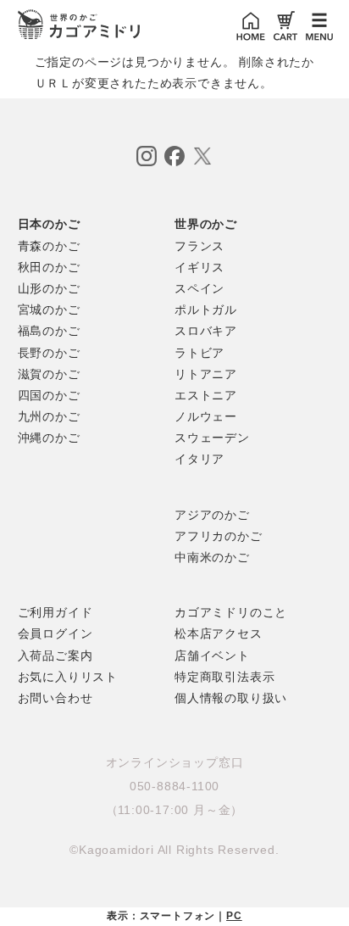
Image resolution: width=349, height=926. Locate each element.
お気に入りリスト (68, 676)
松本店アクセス (218, 633)
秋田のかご (49, 267)
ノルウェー (205, 416)
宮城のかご (49, 309)
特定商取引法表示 (224, 676)
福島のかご (49, 330)
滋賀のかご (49, 374)
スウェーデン (212, 437)
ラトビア (199, 353)
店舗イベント (212, 655)
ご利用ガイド (55, 612)
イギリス (199, 267)
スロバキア (205, 330)
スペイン (199, 288)
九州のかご (49, 416)
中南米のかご (212, 557)
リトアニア (205, 374)
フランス (199, 246)
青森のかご (49, 246)
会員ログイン (55, 633)
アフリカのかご (218, 536)
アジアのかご (212, 515)
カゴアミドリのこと (230, 612)
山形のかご (49, 288)
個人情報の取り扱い (230, 698)
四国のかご (49, 395)
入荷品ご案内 (55, 655)
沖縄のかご (49, 437)
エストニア (205, 395)
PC (234, 916)
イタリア (199, 459)
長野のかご (49, 353)
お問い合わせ (55, 698)
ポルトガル (205, 309)
